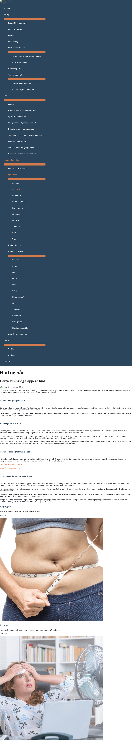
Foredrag (11, 35)
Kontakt (7, 361)
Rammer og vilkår (14, 69)
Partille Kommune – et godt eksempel (22, 110)
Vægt (14, 239)
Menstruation (17, 214)
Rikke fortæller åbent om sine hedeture (22, 154)
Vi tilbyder (7, 14)
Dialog (14, 291)
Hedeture (15, 183)
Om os (6, 340)
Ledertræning (13, 42)
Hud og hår (16, 189)
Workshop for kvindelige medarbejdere (26, 56)
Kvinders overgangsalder (17, 168)
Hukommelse (17, 195)
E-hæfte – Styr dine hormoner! (23, 89)
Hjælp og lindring (14, 245)
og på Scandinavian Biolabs (10, 468)
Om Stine (11, 355)
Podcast (11, 104)
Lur (13, 272)
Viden (6, 96)
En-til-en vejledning (19, 62)
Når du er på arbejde (15, 251)
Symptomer (12, 175)
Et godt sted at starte (15, 29)
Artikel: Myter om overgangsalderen (21, 148)
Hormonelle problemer (12, 160)
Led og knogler (17, 208)
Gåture (14, 278)
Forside (7, 8)
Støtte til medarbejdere (16, 48)
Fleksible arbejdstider (20, 328)
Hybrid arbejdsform (19, 297)
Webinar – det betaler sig (21, 83)
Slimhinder (16, 226)
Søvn (14, 233)
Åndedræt (16, 309)
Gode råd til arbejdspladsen (18, 334)
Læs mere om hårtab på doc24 (11, 464)
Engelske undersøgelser (17, 141)
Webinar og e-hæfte (15, 75)
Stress (14, 266)
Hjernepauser (17, 322)
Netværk (15, 260)
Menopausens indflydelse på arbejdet (22, 123)
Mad (14, 285)
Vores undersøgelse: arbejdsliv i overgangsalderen (26, 135)
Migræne (15, 220)
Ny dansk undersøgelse (17, 117)
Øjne (14, 303)
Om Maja (11, 349)
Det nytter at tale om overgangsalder (21, 129)
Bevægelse (16, 316)
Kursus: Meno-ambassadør (18, 23)
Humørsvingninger (19, 202)
